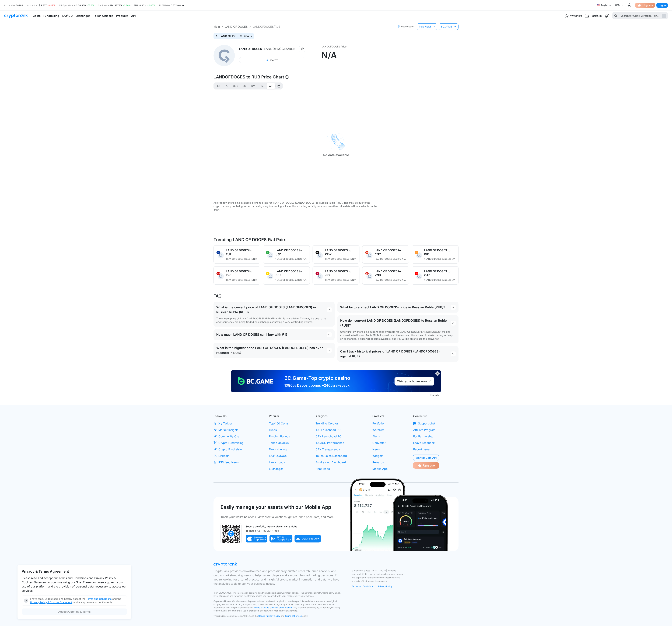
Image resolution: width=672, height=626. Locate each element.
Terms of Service (293, 616)
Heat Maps (323, 469)
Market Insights (228, 430)
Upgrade (648, 5)
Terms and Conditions (362, 586)
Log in (662, 5)
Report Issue (421, 449)
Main (217, 26)
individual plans (261, 607)
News (376, 449)
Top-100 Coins (278, 423)
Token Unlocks (279, 443)
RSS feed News (228, 462)
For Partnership (423, 436)
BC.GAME (446, 26)
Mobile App (380, 469)
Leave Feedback (424, 443)
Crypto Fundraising (230, 443)
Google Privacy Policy (269, 616)
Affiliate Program (424, 430)
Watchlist (378, 430)
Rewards (378, 462)
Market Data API (426, 457)
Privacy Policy (385, 586)
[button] (256, 538)
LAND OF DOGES (236, 26)
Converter (379, 443)
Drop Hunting (278, 449)
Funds (273, 430)
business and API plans (281, 607)
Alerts (376, 436)
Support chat (426, 423)
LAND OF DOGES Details (235, 36)
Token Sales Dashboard (331, 456)
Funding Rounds (279, 436)
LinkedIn (223, 456)
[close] (437, 373)
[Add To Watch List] (302, 49)
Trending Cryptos (327, 423)
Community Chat (229, 436)
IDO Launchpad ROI (328, 430)
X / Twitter (225, 423)
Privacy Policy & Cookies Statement (51, 602)
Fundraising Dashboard (331, 462)
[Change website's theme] (629, 5)
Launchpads (277, 462)
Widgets (377, 456)
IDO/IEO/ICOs (277, 456)
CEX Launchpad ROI (329, 436)
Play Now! (425, 26)
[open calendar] (279, 86)
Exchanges (276, 469)
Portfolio (378, 423)
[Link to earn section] (607, 16)
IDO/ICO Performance (330, 443)
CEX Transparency (328, 449)
